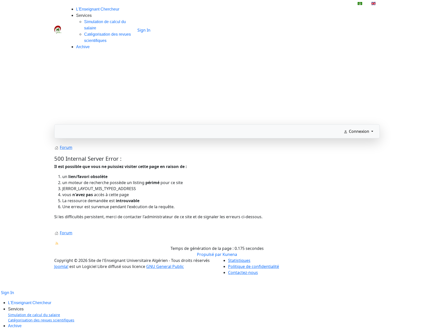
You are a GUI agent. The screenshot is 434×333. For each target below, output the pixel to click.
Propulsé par (210, 254)
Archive (83, 47)
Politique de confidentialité (253, 266)
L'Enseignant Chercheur (97, 9)
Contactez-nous (243, 272)
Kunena (230, 254)
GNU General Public (165, 266)
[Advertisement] (217, 89)
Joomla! (61, 266)
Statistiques (239, 260)
